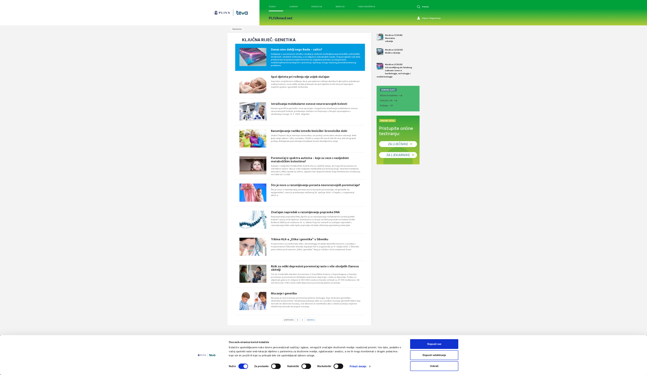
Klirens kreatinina (388, 95)
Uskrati (434, 366)
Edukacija (316, 6)
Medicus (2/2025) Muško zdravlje (394, 51)
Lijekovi (293, 6)
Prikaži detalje (358, 366)
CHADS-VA (386, 100)
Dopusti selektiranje (434, 355)
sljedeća (311, 320)
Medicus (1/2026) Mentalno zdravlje (393, 38)
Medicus (340, 6)
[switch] (276, 366)
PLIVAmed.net (280, 18)
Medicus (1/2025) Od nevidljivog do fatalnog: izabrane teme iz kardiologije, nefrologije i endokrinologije (394, 70)
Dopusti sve (434, 344)
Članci (272, 6)
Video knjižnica (366, 6)
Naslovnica (237, 29)
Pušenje (384, 105)
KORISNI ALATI (388, 90)
